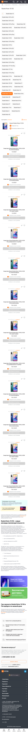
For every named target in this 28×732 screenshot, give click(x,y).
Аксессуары (5, 693)
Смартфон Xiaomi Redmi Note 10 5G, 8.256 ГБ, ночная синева (14, 425)
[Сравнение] (21, 133)
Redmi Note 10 (23, 515)
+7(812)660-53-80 (8, 657)
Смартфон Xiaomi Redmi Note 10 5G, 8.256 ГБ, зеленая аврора (14, 394)
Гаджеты (4, 691)
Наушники (4, 684)
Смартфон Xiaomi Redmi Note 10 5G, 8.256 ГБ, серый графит (14, 456)
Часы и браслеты (6, 686)
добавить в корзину (14, 156)
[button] (8, 730)
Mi (23, 611)
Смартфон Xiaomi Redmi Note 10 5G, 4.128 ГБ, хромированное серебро (14, 241)
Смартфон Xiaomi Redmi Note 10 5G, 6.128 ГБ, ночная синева (14, 302)
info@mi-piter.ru (16, 664)
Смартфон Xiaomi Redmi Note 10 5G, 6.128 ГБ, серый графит (14, 333)
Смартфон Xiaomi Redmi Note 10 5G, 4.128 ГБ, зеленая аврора (14, 149)
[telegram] (25, 671)
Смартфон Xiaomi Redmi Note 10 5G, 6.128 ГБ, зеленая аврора (14, 272)
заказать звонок (14, 661)
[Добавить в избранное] (24, 133)
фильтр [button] (25, 119)
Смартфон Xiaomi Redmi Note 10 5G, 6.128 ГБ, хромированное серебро (14, 364)
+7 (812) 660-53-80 (7, 714)
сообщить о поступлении (14, 159)
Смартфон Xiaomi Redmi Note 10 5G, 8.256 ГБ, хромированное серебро (14, 486)
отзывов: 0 (17, 135)
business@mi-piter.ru (13, 666)
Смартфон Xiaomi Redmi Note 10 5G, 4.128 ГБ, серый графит (14, 210)
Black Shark (3, 612)
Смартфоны (5, 679)
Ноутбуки (4, 688)
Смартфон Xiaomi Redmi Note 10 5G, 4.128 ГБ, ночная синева (14, 180)
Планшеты (5, 681)
